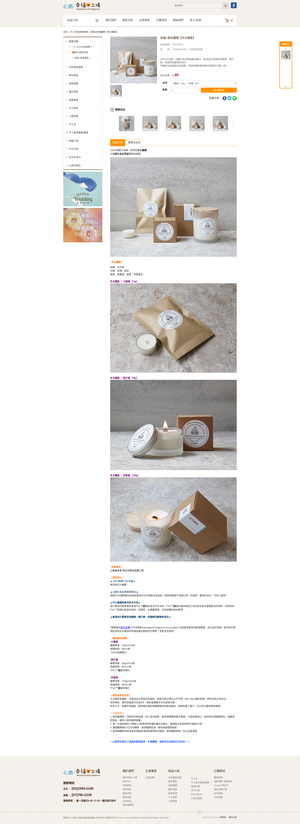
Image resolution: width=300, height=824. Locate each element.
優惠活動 (73, 41)
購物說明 (218, 777)
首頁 (65, 32)
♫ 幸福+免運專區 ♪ (81, 58)
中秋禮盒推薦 (76, 67)
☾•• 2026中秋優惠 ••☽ (83, 47)
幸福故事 (127, 785)
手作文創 (73, 149)
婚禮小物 (73, 140)
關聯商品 (120, 109)
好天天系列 (75, 157)
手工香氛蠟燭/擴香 (79, 32)
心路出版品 (75, 165)
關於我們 (110, 20)
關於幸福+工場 (130, 777)
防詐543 (127, 781)
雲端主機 (233, 817)
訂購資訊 (161, 20)
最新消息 (127, 20)
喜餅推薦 (73, 83)
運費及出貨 (134, 142)
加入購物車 (218, 90)
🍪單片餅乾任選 (80, 52)
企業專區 (144, 20)
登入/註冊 (195, 20)
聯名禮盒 (73, 75)
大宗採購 (218, 797)
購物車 (223, 817)
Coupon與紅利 (221, 785)
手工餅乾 (73, 108)
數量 (164, 89)
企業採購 (149, 777)
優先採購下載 (220, 789)
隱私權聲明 (128, 805)
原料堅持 (127, 789)
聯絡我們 (178, 20)
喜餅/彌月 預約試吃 (223, 781)
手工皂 (72, 124)
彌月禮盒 (73, 91)
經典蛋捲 (73, 100)
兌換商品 (127, 801)
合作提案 (218, 793)
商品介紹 (72, 20)
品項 (164, 82)
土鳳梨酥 (73, 116)
